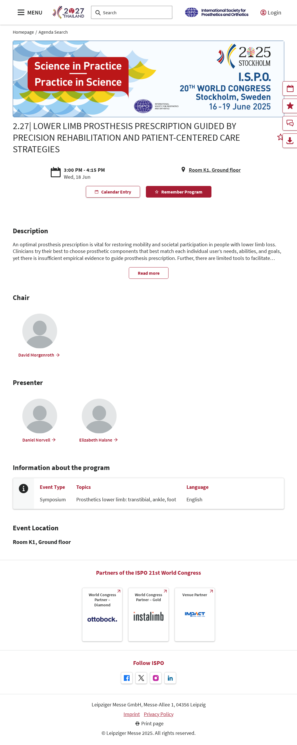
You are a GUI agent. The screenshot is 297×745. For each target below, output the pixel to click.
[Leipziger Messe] (216, 12)
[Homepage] (68, 12)
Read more (149, 273)
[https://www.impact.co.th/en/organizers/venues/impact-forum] (195, 614)
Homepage (23, 32)
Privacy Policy (158, 714)
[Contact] (289, 123)
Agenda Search (53, 32)
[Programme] (289, 88)
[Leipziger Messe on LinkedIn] (170, 678)
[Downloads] (289, 140)
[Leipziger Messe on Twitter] (141, 678)
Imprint (132, 714)
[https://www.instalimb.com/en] (148, 614)
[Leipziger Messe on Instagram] (156, 678)
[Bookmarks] (289, 106)
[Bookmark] (280, 137)
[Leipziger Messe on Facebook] (127, 678)
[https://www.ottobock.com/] (102, 614)
